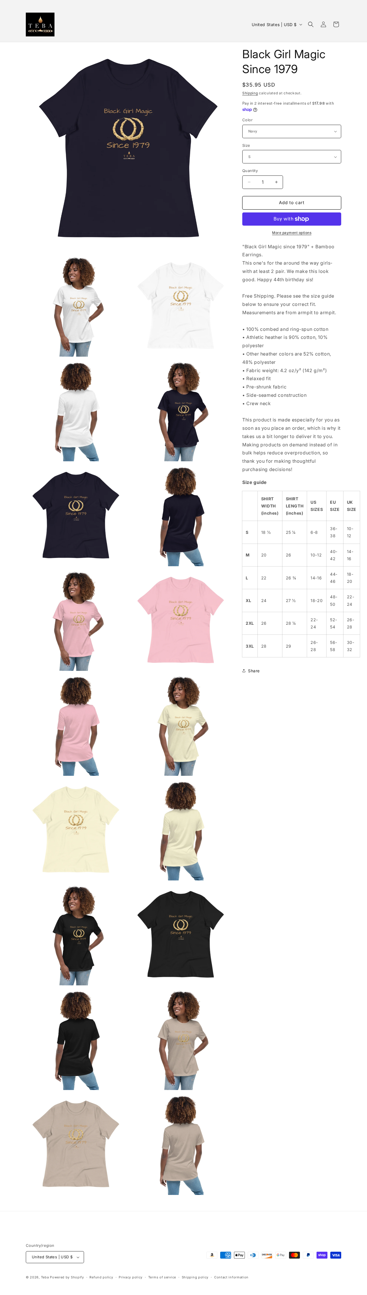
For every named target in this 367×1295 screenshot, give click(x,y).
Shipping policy (195, 1277)
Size (246, 145)
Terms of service (162, 1277)
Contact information (231, 1277)
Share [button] (254, 670)
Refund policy (101, 1277)
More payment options (291, 233)
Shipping (250, 93)
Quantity (250, 170)
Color (247, 120)
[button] (310, 24)
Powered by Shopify (67, 1277)
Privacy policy (130, 1277)
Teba (45, 1277)
